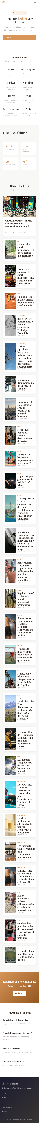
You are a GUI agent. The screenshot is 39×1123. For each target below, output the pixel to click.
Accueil (4, 1097)
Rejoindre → (19, 993)
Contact (4, 1111)
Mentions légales (7, 1107)
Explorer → (9, 37)
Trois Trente (12, 1083)
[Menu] (35, 1)
